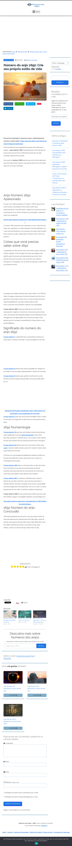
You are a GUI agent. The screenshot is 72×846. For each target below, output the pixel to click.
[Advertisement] (36, 33)
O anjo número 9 (9, 376)
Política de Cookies (36, 832)
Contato (10, 832)
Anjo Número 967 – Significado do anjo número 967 (12, 689)
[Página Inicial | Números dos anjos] (36, 5)
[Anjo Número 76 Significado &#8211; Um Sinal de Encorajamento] (39, 614)
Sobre (4, 832)
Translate (58, 69)
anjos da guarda (27, 435)
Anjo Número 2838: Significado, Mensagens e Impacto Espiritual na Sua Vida (59, 165)
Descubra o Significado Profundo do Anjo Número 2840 (59, 143)
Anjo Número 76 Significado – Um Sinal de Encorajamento (39, 620)
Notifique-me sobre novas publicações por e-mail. (21, 797)
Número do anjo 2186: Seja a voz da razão (24, 619)
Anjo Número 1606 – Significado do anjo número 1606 (12, 721)
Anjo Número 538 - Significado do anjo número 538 (62, 260)
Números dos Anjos (31, 60)
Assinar (41, 646)
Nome (6, 761)
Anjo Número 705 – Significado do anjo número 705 (62, 252)
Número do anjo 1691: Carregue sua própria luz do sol (10, 620)
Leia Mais (12, 695)
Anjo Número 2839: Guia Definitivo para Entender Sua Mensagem (59, 153)
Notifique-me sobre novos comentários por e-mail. (21, 793)
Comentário (9, 743)
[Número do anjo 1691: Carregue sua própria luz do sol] (10, 614)
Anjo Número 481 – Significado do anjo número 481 (36, 689)
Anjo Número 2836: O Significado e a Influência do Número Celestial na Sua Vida (59, 191)
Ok (36, 843)
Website (7, 658)
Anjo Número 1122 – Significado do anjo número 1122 (62, 268)
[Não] (70, 841)
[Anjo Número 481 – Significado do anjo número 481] (37, 677)
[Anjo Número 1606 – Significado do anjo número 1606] (13, 710)
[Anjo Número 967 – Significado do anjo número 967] (13, 677)
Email (7, 772)
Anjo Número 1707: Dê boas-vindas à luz (61, 231)
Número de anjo (8, 60)
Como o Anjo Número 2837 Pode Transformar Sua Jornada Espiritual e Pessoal (59, 178)
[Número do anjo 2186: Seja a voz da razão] (24, 614)
